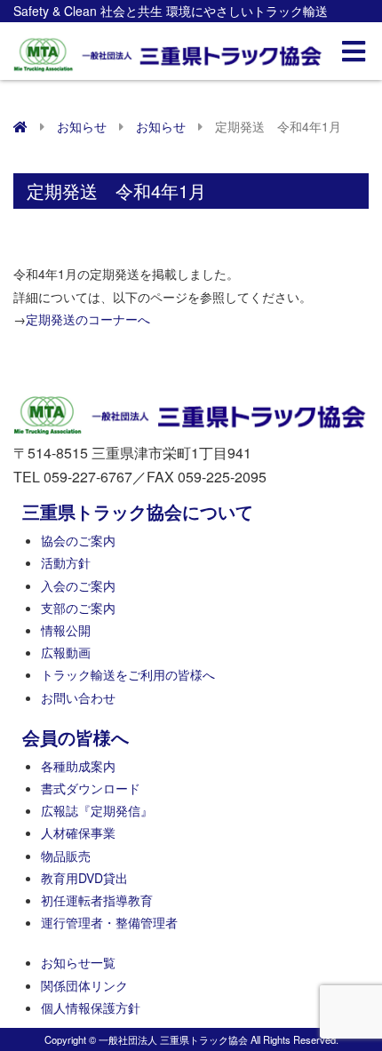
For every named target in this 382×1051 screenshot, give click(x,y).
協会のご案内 (78, 540)
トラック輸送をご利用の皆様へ (128, 674)
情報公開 (66, 630)
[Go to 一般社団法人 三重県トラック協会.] (20, 126)
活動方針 (66, 562)
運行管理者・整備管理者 (109, 922)
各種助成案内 (78, 766)
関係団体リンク (84, 985)
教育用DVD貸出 (84, 878)
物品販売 (66, 855)
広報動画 (66, 652)
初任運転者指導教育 (97, 900)
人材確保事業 (78, 832)
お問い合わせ (78, 697)
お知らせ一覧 (78, 962)
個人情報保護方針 (90, 1007)
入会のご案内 (78, 585)
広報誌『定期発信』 (97, 810)
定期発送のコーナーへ (88, 319)
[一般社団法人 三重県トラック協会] (168, 49)
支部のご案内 (78, 608)
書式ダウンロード (90, 788)
